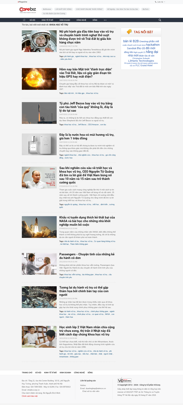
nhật (100, 354)
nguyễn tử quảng (70, 204)
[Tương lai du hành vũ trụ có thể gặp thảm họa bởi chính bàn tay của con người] (40, 297)
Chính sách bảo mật (30, 396)
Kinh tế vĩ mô (50, 372)
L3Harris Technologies (141, 60)
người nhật (108, 354)
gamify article (153, 63)
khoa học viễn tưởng (72, 275)
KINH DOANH (65, 20)
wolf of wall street (139, 45)
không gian (74, 357)
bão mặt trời (69, 93)
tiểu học (86, 354)
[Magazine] (22, 2)
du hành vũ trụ (69, 311)
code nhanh (128, 45)
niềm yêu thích (66, 59)
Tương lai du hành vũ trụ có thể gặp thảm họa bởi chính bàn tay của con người (84, 291)
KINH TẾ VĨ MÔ (47, 20)
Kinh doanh (65, 372)
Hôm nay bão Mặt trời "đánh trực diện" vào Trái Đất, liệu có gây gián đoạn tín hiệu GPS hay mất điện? (85, 73)
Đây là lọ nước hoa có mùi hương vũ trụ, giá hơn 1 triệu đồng (86, 136)
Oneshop (143, 41)
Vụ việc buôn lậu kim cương (54, 13)
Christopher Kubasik (141, 58)
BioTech (146, 9)
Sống (90, 372)
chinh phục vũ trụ (83, 314)
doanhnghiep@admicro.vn (96, 388)
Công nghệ (79, 372)
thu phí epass (143, 63)
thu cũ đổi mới (146, 48)
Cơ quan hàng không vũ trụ (104, 241)
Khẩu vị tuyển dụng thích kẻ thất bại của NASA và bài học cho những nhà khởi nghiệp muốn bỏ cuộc (87, 221)
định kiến (104, 204)
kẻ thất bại (64, 244)
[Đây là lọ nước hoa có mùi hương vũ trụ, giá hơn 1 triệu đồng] (40, 144)
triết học (96, 204)
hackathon (153, 44)
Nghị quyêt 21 (139, 52)
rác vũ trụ (71, 314)
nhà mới (133, 55)
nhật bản (93, 354)
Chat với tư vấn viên (90, 391)
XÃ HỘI (32, 20)
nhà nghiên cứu (84, 155)
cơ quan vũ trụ (97, 314)
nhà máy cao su (109, 56)
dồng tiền (128, 52)
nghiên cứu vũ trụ (85, 351)
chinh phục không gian (99, 311)
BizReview (47, 9)
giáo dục (77, 354)
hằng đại (152, 52)
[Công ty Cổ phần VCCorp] (124, 380)
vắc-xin (132, 66)
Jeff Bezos (82, 125)
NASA (107, 314)
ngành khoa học (81, 56)
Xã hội (38, 372)
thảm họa (69, 317)
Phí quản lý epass (130, 63)
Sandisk (131, 48)
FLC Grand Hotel (144, 65)
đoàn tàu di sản (146, 55)
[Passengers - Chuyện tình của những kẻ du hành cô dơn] (40, 264)
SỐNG (95, 20)
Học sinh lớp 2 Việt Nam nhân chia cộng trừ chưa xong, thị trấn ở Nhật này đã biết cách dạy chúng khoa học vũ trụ (87, 330)
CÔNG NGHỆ (81, 20)
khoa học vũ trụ (95, 56)
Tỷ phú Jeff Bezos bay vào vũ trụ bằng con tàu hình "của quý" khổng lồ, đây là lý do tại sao (86, 107)
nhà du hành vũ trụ (71, 241)
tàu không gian (88, 275)
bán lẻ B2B (131, 41)
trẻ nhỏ (70, 354)
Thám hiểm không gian (79, 244)
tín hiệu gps (80, 93)
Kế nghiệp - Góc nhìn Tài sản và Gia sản (122, 9)
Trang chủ (27, 372)
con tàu (103, 125)
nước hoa (68, 158)
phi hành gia (69, 56)
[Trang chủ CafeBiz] (24, 20)
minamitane (63, 357)
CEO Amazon (93, 125)
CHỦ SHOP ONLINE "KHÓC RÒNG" (89, 9)
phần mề (154, 41)
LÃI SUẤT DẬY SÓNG (64, 9)
